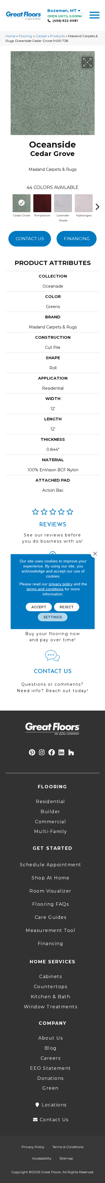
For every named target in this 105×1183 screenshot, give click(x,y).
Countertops (50, 986)
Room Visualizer (50, 891)
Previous (8, 205)
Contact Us (30, 238)
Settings (52, 617)
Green (50, 1088)
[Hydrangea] (83, 202)
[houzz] (71, 752)
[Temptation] (42, 202)
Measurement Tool (50, 930)
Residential (50, 801)
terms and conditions (45, 589)
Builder (50, 811)
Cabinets (50, 976)
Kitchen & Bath (50, 996)
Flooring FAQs (50, 904)
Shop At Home (50, 878)
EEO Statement (50, 1068)
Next (99, 205)
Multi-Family (50, 831)
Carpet (41, 36)
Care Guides (51, 917)
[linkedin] (61, 752)
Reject (67, 607)
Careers (51, 1058)
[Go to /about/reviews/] (52, 528)
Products (57, 36)
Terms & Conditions (67, 1147)
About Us (50, 1038)
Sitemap (66, 1158)
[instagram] (42, 752)
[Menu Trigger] (94, 14)
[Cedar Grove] (21, 202)
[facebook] (52, 752)
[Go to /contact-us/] (52, 674)
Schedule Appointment (50, 864)
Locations (53, 1105)
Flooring (25, 36)
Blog (51, 1048)
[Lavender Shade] (63, 202)
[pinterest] (32, 752)
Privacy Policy (33, 1147)
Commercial (50, 821)
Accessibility (42, 1158)
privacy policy (61, 584)
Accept (38, 607)
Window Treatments (51, 1006)
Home (10, 36)
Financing (77, 238)
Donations (50, 1078)
